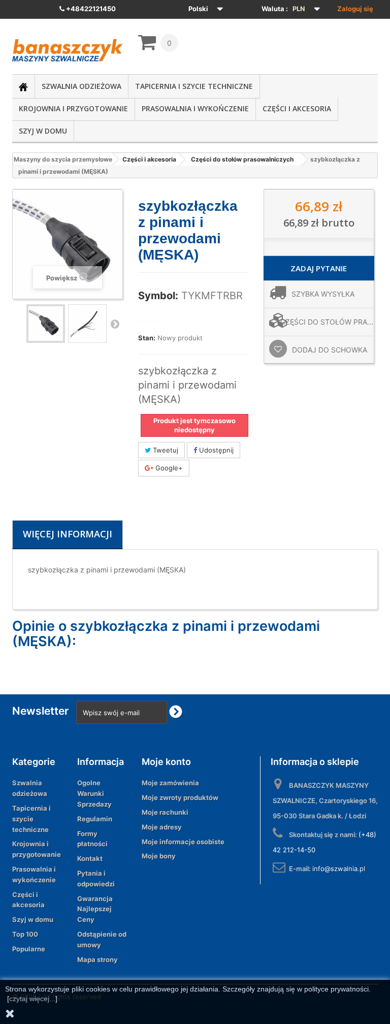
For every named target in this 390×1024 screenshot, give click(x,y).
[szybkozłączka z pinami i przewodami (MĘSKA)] (87, 323)
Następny (115, 323)
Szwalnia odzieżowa (81, 86)
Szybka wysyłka (322, 294)
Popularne (28, 949)
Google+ (168, 468)
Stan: (146, 338)
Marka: (149, 321)
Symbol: (158, 295)
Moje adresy (162, 827)
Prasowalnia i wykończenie (195, 108)
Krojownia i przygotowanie (73, 108)
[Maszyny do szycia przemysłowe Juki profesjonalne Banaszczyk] (67, 50)
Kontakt (90, 858)
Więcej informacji (67, 534)
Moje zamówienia (170, 783)
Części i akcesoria (297, 108)
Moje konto (166, 761)
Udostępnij (215, 450)
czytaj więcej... (32, 999)
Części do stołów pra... (326, 321)
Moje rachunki (165, 812)
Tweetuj (164, 450)
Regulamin (94, 819)
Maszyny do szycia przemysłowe (63, 159)
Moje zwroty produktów (180, 797)
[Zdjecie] (45, 323)
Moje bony (159, 856)
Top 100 (25, 934)
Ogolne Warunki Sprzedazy (94, 793)
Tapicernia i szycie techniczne (194, 86)
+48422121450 (90, 9)
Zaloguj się (355, 9)
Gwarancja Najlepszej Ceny (95, 909)
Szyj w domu (43, 131)
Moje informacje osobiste (183, 842)
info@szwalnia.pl (338, 869)
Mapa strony (97, 959)
